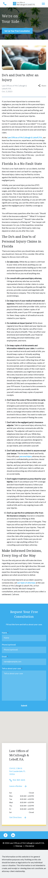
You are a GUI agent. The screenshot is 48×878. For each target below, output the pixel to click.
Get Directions (15, 817)
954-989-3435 (18, 780)
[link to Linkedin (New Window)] (13, 835)
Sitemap (18, 846)
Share (43, 85)
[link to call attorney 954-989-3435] (5, 3)
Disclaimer (29, 846)
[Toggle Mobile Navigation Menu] (43, 3)
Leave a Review (15, 786)
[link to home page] (24, 3)
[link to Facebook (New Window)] (6, 835)
